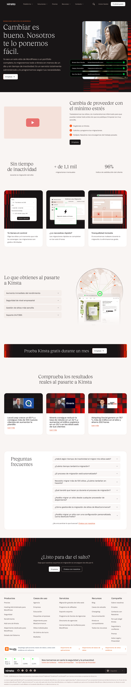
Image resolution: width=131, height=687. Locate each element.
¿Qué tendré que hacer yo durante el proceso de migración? (83, 490)
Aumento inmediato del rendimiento (23, 293)
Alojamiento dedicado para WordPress (15, 629)
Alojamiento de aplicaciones (66, 649)
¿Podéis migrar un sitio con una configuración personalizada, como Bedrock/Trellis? (83, 515)
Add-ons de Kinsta (11, 623)
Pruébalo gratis (118, 4)
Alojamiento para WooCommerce (40, 622)
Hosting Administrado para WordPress (15, 608)
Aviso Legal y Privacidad (116, 639)
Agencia (36, 603)
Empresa (37, 607)
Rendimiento (9, 619)
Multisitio (37, 637)
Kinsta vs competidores (97, 622)
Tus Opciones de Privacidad (85, 662)
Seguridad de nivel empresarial (20, 300)
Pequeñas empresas (41, 616)
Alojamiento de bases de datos (91, 649)
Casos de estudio (99, 607)
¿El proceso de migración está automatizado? (76, 473)
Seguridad (8, 614)
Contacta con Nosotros (116, 613)
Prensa (114, 633)
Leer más (11, 428)
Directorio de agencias (68, 620)
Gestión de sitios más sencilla (20, 308)
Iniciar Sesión (103, 4)
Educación (37, 611)
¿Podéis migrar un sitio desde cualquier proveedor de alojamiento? (79, 498)
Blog (93, 603)
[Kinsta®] (11, 4)
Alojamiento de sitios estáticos (113, 649)
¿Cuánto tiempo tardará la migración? (72, 466)
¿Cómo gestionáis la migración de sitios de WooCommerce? (82, 507)
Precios (7, 603)
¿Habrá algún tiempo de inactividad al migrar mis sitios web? (83, 459)
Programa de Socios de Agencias (72, 616)
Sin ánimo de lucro (40, 632)
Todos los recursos (99, 628)
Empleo (114, 607)
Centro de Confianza (49, 662)
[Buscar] (94, 4)
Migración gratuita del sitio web (71, 603)
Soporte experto (65, 611)
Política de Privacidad (65, 662)
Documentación (98, 616)
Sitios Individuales (40, 628)
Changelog (96, 611)
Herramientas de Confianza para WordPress (72, 626)
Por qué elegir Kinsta (116, 620)
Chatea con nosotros (86, 523)
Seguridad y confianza (116, 627)
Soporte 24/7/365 (14, 315)
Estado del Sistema (12, 635)
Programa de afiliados (68, 607)
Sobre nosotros (117, 603)
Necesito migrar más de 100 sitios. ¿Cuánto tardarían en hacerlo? (80, 482)
